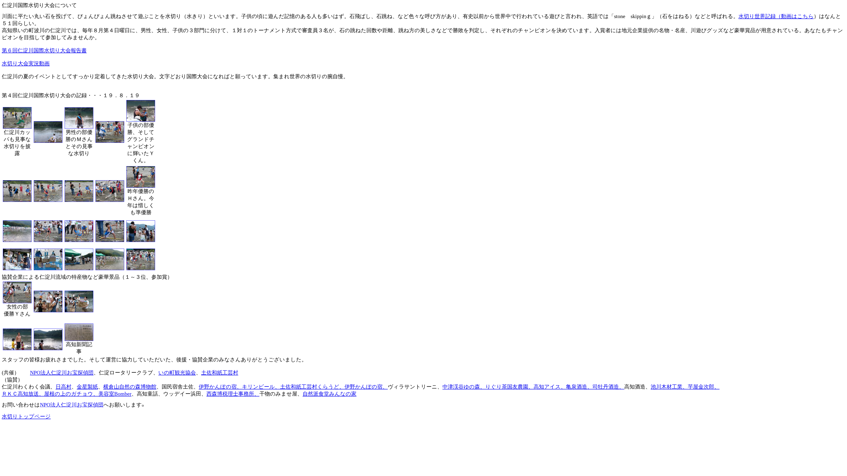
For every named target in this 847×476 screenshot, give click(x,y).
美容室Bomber (114, 394)
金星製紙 (87, 387)
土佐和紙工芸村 (219, 373)
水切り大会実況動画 (26, 63)
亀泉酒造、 (579, 387)
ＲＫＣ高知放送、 (23, 394)
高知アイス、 (550, 387)
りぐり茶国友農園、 (509, 387)
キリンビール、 (261, 387)
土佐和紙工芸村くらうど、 (312, 387)
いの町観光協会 (177, 373)
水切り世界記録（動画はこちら (776, 16)
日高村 (63, 387)
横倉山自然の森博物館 (129, 387)
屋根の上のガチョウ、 (71, 394)
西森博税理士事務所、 (232, 394)
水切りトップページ (26, 416)
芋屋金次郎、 (704, 387)
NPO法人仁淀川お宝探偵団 (62, 373)
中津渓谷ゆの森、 (463, 387)
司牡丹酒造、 (608, 387)
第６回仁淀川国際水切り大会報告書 (44, 50)
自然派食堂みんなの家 (329, 394)
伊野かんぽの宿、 (220, 387)
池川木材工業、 (669, 387)
